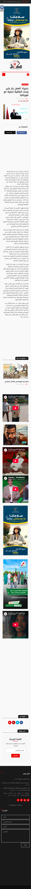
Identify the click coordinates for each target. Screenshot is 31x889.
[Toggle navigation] (3, 74)
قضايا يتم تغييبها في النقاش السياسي (16, 381)
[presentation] (4, 358)
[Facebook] (18, 800)
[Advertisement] (15, 154)
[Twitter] (21, 800)
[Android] (28, 800)
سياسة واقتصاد (25, 84)
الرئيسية (2, 10)
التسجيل (15, 756)
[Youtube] (24, 800)
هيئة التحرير (25, 2)
